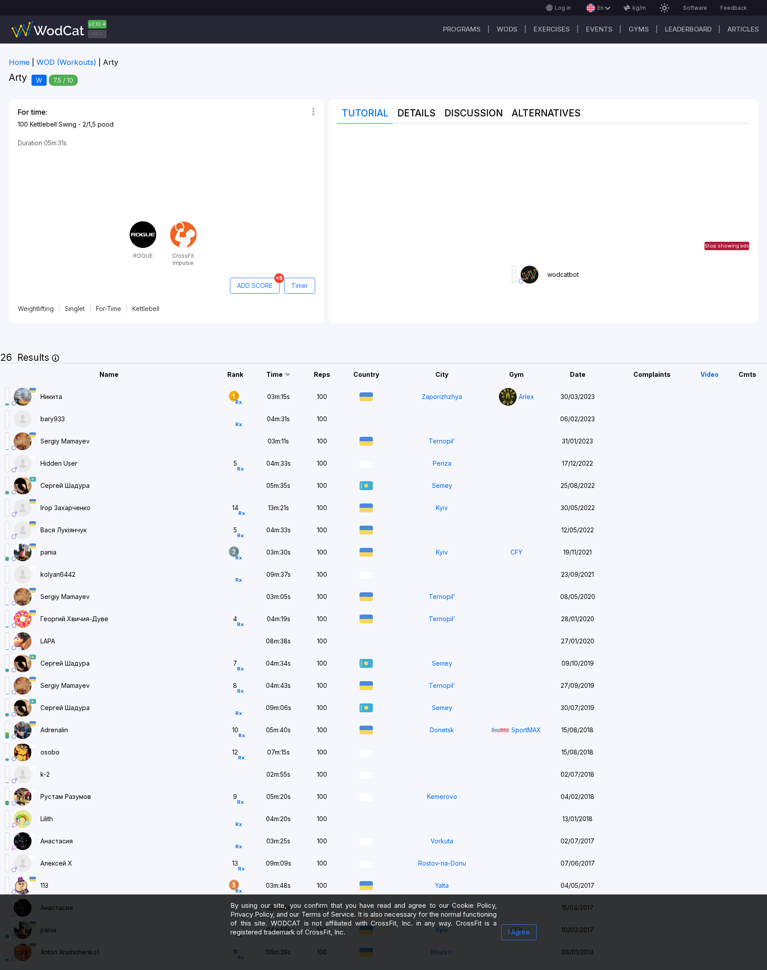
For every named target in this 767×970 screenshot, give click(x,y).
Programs (462, 29)
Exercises (552, 29)
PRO (97, 34)
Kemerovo (442, 796)
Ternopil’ (442, 441)
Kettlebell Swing (53, 124)
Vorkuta (442, 841)
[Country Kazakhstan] (366, 484)
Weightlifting (36, 308)
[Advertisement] (543, 194)
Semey (442, 485)
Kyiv (442, 507)
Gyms (639, 29)
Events (599, 29)
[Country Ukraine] (366, 395)
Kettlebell (145, 308)
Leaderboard (688, 29)
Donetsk (442, 730)
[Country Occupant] (366, 462)
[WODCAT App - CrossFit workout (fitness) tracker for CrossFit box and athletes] (62, 29)
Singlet (75, 308)
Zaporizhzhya (442, 396)
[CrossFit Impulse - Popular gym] (183, 224)
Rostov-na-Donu (442, 863)
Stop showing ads (726, 246)
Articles (743, 29)
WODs (507, 29)
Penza (442, 463)
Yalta (442, 885)
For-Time (108, 308)
